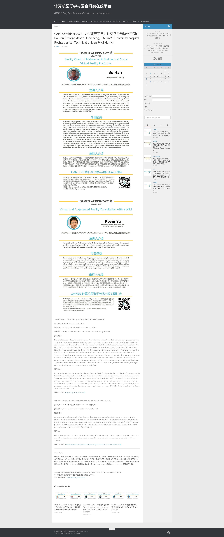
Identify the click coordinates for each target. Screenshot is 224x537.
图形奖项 (125, 21)
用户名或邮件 (148, 96)
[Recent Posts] (147, 125)
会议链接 (116, 21)
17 (146, 79)
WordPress (64, 533)
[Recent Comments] (161, 125)
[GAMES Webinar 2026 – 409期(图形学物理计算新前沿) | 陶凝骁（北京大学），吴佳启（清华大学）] (147, 185)
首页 (55, 21)
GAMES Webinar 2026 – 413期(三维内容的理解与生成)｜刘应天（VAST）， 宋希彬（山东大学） (162, 133)
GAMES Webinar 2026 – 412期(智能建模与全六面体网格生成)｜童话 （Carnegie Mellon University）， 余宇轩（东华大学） (161, 146)
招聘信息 (134, 21)
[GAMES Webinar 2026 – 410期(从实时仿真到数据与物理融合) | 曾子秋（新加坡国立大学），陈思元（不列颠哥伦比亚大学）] (147, 172)
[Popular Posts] (154, 125)
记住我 (148, 103)
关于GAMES (144, 21)
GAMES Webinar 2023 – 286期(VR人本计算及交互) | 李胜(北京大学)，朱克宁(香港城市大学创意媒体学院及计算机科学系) (67, 507)
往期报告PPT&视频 (73, 21)
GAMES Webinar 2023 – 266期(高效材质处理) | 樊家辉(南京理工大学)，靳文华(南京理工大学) (124, 507)
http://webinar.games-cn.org (76, 477)
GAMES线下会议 (105, 21)
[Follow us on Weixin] (169, 26)
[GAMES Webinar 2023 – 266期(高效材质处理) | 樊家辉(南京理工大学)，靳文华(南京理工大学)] (125, 495)
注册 (145, 110)
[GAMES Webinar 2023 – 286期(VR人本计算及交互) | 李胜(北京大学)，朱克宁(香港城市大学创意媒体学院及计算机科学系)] (68, 495)
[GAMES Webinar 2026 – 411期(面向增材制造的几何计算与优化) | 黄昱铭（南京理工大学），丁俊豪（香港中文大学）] (147, 158)
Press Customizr (76, 533)
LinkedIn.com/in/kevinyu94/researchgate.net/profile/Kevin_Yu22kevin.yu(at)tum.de (92, 444)
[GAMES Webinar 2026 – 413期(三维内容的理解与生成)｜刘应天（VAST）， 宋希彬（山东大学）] (147, 132)
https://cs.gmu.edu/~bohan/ (74, 393)
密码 (145, 100)
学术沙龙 (93, 21)
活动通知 (62, 21)
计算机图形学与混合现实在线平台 (82, 6)
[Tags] (167, 125)
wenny (57, 46)
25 (150, 82)
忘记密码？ (151, 110)
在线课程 (84, 21)
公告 (154, 156)
